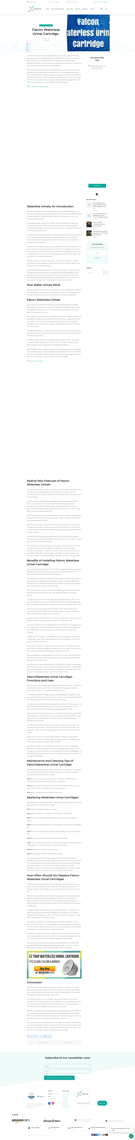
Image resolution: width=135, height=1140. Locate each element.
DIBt (43, 508)
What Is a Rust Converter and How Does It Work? (99, 224)
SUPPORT (106, 2)
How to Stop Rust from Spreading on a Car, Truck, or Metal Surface (100, 215)
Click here (30, 82)
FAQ (95, 2)
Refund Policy (65, 1107)
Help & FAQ (65, 1101)
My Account (65, 1103)
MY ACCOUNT (100, 2)
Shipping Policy (66, 1105)
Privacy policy (65, 1095)
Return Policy (65, 1093)
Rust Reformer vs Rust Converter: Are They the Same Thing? (100, 233)
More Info (53, 1129)
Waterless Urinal (46, 25)
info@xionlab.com (52, 1098)
